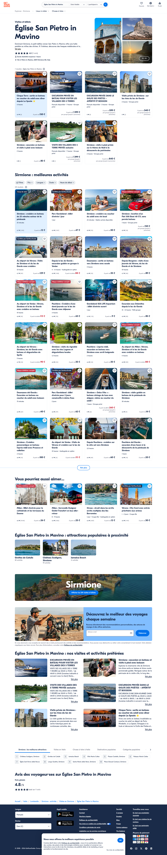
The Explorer (120, 831)
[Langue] (150, 3)
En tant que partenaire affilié (141, 827)
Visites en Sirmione (66, 801)
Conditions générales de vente (89, 827)
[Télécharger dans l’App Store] (65, 823)
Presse (118, 824)
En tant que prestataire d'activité (141, 814)
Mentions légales (85, 816)
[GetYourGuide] (7, 4)
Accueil (17, 801)
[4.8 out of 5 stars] (22, 789)
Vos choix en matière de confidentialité (93, 824)
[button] (31, 94)
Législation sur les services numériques (92, 831)
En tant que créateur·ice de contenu (142, 820)
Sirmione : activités (49, 801)
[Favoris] (141, 3)
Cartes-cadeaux (121, 827)
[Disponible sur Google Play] (65, 815)
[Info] (44, 69)
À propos (119, 813)
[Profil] (160, 3)
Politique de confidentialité (73, 645)
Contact (82, 813)
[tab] (32, 750)
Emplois (119, 816)
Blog (118, 820)
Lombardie (34, 801)
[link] (31, 94)
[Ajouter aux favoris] (44, 74)
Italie (25, 801)
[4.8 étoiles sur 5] (22, 53)
